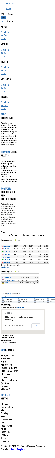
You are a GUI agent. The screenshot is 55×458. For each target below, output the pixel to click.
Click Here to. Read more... (5, 52)
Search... (4, 13)
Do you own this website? (14, 326)
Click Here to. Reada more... (5, 70)
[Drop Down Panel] (1, 161)
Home (3, 20)
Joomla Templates (18, 449)
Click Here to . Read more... (5, 35)
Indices (9, 294)
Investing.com (5, 267)
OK (36, 326)
